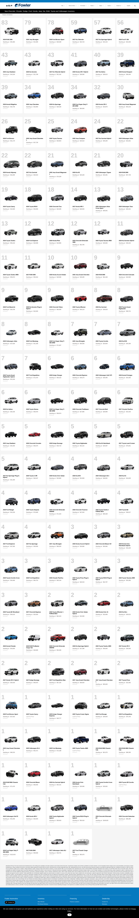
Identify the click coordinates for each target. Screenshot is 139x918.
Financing (73, 899)
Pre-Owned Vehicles (43, 904)
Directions (104, 904)
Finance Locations (74, 901)
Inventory (41, 899)
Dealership (106, 899)
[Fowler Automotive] (18, 5)
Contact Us (11, 902)
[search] (135, 6)
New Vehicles (41, 901)
